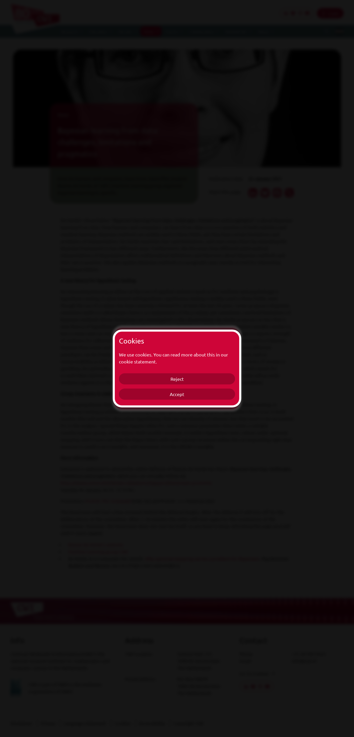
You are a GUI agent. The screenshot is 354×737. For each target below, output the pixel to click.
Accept (177, 394)
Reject (177, 379)
